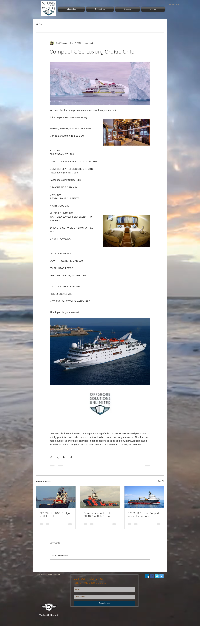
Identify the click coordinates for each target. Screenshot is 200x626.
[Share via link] (71, 457)
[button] (160, 24)
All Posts (39, 24)
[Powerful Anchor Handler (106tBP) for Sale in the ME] (100, 497)
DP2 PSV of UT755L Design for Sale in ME (54, 514)
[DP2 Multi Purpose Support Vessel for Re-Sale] (144, 497)
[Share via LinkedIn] (64, 457)
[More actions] (148, 43)
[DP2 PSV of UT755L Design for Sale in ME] (56, 497)
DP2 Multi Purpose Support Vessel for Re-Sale (143, 514)
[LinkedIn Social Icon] (147, 579)
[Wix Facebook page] (152, 579)
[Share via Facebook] (51, 457)
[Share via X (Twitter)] (57, 457)
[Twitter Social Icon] (161, 579)
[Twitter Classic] (157, 579)
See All (161, 481)
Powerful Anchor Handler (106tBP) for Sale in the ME (99, 514)
